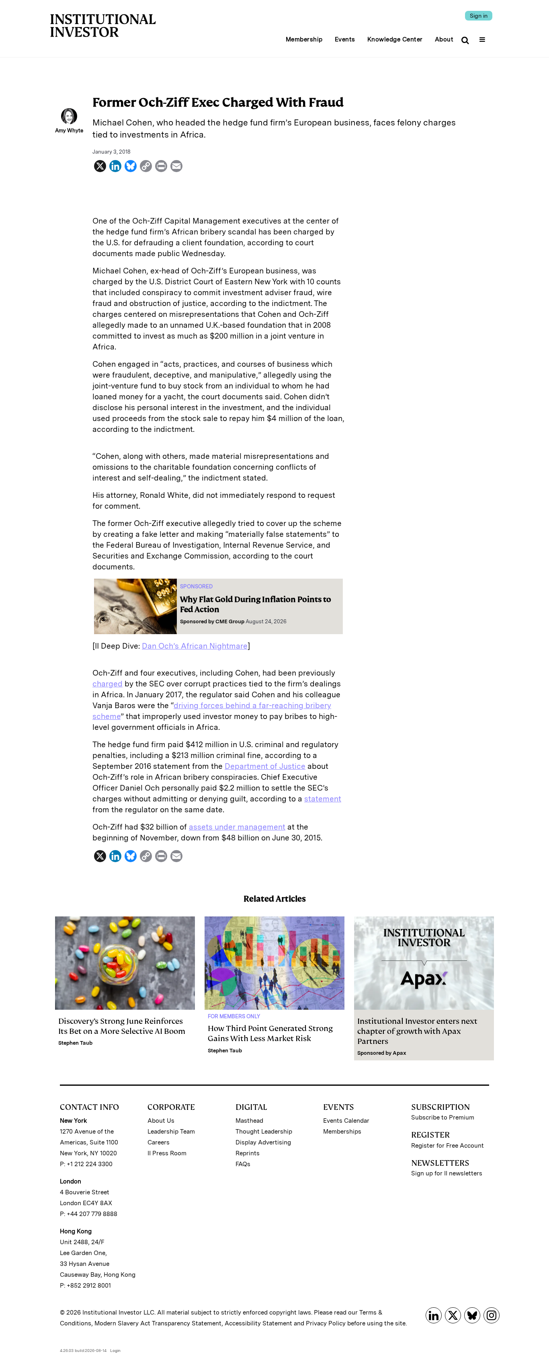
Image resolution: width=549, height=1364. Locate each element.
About (444, 39)
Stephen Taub (75, 1043)
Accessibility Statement (258, 1323)
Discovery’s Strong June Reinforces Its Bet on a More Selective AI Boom (121, 1026)
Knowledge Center (395, 39)
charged (107, 683)
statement (322, 798)
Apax (399, 1053)
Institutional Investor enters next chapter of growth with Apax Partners (417, 1031)
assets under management (237, 827)
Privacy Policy (326, 1323)
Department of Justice (265, 766)
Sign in (479, 15)
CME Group (229, 621)
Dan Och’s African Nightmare (195, 646)
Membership (304, 39)
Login (115, 1350)
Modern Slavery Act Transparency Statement (157, 1323)
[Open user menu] (483, 37)
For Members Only (234, 1016)
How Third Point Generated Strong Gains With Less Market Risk (270, 1033)
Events (345, 39)
